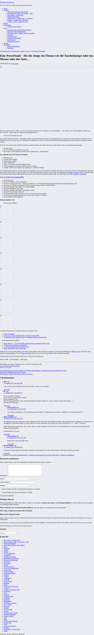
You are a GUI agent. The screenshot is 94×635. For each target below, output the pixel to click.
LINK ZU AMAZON (79, 174)
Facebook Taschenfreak (14, 38)
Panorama (6, 606)
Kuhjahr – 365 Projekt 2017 (12, 590)
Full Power (11, 370)
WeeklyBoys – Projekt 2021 (12, 629)
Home (5, 8)
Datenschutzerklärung (13, 46)
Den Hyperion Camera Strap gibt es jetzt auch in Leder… (16, 374)
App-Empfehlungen (9, 553)
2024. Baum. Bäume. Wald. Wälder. (17, 12)
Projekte (6, 10)
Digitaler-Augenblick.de (7, 2)
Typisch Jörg (7, 623)
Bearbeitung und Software (11, 558)
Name (2, 479)
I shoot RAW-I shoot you (11, 586)
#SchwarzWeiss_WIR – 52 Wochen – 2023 (20, 13)
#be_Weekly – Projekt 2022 (15, 15)
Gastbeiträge (7, 578)
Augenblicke (7, 555)
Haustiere (6, 583)
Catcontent (7, 561)
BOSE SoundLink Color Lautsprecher (15, 348)
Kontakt (6, 43)
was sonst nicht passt (10, 626)
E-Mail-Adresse (5, 482)
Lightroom (7, 598)
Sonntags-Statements (10, 614)
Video (5, 624)
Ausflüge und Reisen (10, 557)
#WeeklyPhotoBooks (13, 17)
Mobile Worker (31, 370)
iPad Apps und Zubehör (14, 26)
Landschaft (7, 591)
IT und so (28, 51)
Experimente (7, 570)
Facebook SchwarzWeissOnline (16, 31)
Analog (6, 552)
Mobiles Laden (75, 351)
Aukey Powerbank (9, 334)
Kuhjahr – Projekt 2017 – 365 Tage (17, 20)
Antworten (7, 389)
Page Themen (8, 604)
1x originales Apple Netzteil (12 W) (14, 337)
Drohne (6, 565)
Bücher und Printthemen (11, 560)
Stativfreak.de (11, 40)
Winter (6, 631)
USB (64, 370)
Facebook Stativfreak (13, 41)
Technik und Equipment (38, 51)
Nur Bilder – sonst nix (10, 603)
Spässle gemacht (8, 616)
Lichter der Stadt (8, 596)
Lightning (17, 370)
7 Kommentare (15, 51)
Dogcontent (7, 563)
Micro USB (23, 370)
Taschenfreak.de (12, 36)
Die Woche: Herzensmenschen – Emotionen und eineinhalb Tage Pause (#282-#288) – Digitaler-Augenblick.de (42, 455)
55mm (5, 547)
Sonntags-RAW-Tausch (10, 613)
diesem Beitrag (11, 353)
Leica (5, 593)
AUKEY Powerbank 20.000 (14, 177)
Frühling (6, 575)
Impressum (7, 45)
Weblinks (6, 627)
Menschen (7, 599)
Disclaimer (10, 48)
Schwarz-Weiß (8, 609)
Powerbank (55, 370)
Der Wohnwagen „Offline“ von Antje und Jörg (21, 33)
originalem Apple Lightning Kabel (37, 337)
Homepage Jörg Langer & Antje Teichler (19, 30)
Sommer (6, 611)
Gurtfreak (6, 580)
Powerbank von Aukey (72, 172)
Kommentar (4, 475)
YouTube (10, 35)
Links (5, 28)
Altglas (6, 550)
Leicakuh (6, 594)
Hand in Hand (8, 581)
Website (2, 485)
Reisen (6, 23)
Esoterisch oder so (9, 566)
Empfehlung (7, 25)
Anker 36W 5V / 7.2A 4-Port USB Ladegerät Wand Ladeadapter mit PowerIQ (26, 343)
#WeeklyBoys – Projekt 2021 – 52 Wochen (19, 18)
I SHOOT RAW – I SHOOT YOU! (17, 21)
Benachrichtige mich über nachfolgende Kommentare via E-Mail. (21, 489)
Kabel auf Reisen (27, 353)
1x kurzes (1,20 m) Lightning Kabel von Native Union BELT (21, 335)
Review (61, 370)
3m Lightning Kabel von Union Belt (16, 345)
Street (5, 619)
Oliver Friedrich (9, 417)
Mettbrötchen (7, 601)
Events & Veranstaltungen (11, 568)
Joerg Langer (14, 63)
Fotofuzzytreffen (8, 571)
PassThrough (48, 370)
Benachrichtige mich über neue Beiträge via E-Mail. (17, 492)
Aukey (2, 370)
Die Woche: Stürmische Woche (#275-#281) (13, 372)
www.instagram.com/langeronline (10, 366)
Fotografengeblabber (10, 573)
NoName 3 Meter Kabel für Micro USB (17, 347)
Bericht (6, 370)
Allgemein (7, 548)
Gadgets (22, 51)
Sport (5, 618)
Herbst (6, 585)
